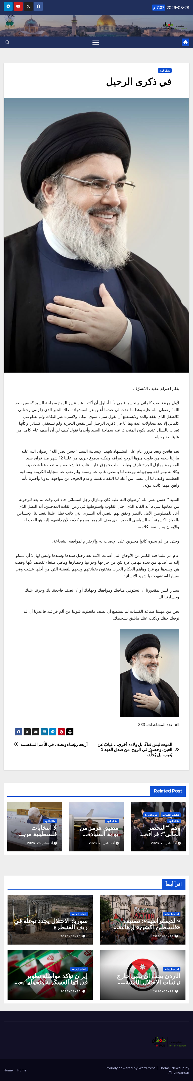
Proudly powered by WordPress (131, 1068)
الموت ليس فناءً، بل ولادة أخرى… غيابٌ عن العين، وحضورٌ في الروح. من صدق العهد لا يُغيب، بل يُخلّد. (135, 749)
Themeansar (179, 1072)
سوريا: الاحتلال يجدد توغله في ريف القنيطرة (51, 924)
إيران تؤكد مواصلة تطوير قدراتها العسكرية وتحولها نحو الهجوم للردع (52, 982)
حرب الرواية (151, 814)
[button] (8, 42)
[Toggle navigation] (95, 42)
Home (21, 1070)
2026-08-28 (163, 936)
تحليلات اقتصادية (170, 814)
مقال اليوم (165, 70)
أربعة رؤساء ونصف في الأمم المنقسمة (54, 744)
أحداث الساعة (172, 914)
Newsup (178, 1068)
